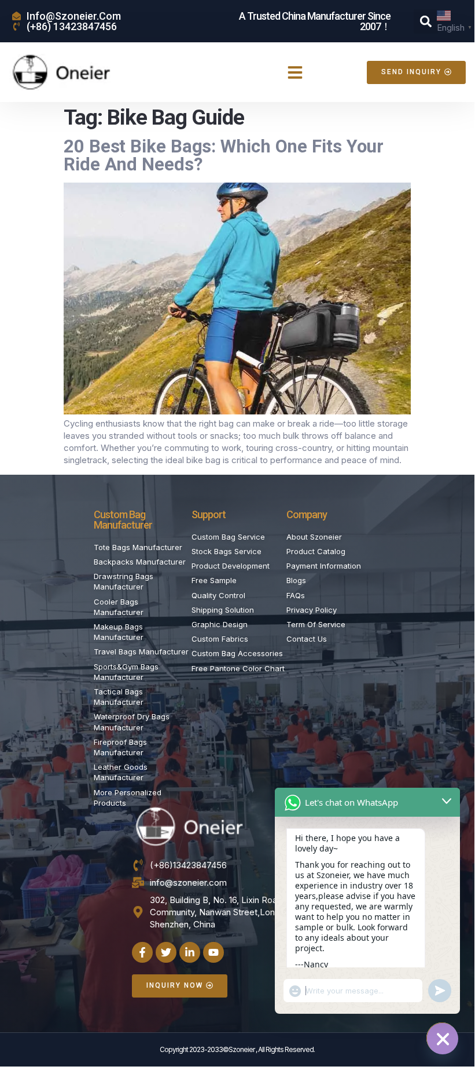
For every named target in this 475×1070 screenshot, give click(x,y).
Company (306, 514)
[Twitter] (166, 952)
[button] (426, 21)
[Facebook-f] (142, 952)
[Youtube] (213, 952)
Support (209, 514)
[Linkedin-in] (189, 952)
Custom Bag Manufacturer (123, 519)
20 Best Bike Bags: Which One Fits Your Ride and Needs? (224, 155)
